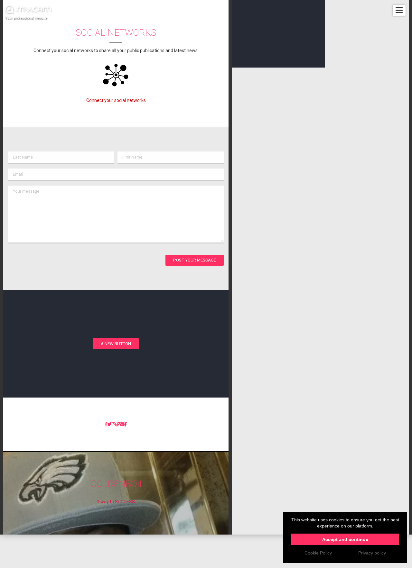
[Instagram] (114, 424)
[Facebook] (106, 424)
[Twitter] (109, 424)
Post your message (194, 260)
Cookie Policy (318, 552)
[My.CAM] (118, 424)
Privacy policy (372, 552)
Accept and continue (345, 539)
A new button (116, 343)
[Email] (122, 424)
